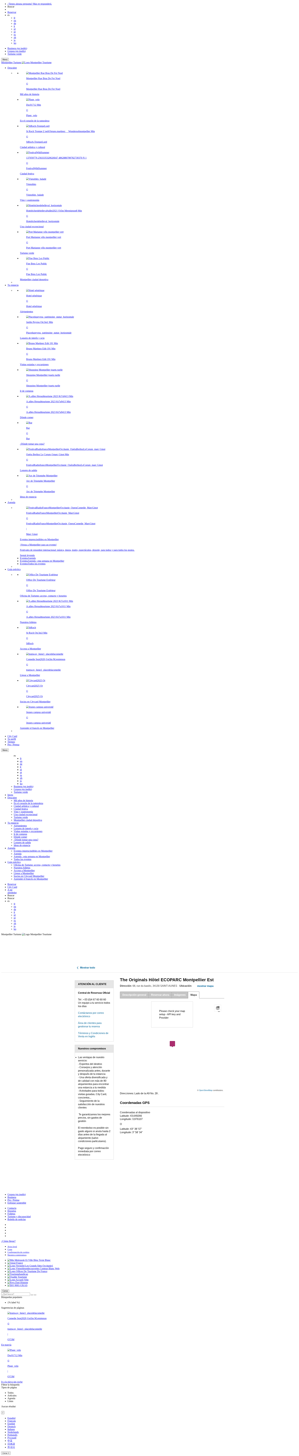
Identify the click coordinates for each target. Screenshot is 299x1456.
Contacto (11, 1208)
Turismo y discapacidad (19, 1216)
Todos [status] (10, 1392)
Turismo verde (14, 54)
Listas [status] (10, 1401)
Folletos (11, 1213)
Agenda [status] (11, 1398)
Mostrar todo (87, 967)
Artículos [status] (12, 1395)
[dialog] (149, 1436)
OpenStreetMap (205, 1090)
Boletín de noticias (16, 1219)
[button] (152, 175)
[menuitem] (156, 176)
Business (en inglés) (17, 48)
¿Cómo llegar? (8, 1241)
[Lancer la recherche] (32, 1294)
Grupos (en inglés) (16, 51)
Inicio (10, 795)
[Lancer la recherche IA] (35, 1294)
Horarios (11, 1211)
